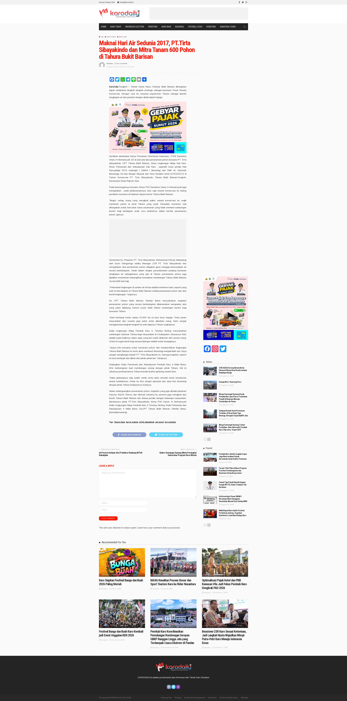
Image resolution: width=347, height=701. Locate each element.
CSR (102, 37)
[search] (244, 26)
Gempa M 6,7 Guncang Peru (230, 382)
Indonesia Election (134, 26)
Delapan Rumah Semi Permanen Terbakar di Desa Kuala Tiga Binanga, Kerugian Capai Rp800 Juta (233, 413)
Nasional (179, 26)
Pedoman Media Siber (228, 698)
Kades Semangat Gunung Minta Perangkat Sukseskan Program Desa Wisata (178, 453)
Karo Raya (166, 26)
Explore (105, 574)
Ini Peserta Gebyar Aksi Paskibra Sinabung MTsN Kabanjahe (120, 453)
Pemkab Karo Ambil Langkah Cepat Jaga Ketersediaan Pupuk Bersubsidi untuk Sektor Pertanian (233, 456)
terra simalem (170, 422)
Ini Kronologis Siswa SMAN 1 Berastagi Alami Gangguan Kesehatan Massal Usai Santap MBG (233, 498)
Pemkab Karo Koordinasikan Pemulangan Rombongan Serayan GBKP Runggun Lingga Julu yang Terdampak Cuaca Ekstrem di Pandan (172, 637)
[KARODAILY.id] (173, 666)
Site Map (244, 698)
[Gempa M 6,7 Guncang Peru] (210, 385)
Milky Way (123, 37)
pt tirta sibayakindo (146, 422)
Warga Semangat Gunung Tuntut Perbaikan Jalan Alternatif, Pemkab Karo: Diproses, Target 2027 (233, 427)
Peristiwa (153, 26)
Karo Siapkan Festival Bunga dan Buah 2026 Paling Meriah (121, 582)
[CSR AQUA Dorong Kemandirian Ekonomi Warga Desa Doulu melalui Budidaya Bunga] (210, 371)
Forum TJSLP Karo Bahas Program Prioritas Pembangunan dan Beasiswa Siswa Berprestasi (233, 470)
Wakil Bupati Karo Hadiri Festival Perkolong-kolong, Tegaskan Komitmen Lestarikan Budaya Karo (232, 513)
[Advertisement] (198, 13)
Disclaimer (212, 698)
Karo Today (115, 26)
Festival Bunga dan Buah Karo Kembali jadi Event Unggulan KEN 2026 (121, 633)
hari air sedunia (132, 422)
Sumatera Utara (228, 26)
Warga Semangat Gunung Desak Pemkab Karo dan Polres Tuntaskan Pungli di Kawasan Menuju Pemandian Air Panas (233, 398)
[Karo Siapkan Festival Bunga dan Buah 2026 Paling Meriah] (122, 562)
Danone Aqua (119, 422)
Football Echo (195, 26)
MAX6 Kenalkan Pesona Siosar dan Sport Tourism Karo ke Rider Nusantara (173, 582)
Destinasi (105, 626)
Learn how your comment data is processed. (158, 527)
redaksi (110, 63)
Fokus (114, 574)
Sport (173, 574)
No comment (122, 63)
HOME (103, 26)
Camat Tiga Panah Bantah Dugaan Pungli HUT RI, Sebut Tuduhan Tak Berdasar (232, 484)
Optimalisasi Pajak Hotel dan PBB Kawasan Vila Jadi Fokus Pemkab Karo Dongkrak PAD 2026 (224, 584)
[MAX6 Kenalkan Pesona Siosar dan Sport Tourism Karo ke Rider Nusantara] (173, 562)
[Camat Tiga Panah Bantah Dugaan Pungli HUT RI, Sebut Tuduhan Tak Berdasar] (210, 485)
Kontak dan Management (194, 698)
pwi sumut (159, 422)
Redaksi (178, 698)
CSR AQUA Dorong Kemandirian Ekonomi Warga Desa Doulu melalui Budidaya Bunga (233, 370)
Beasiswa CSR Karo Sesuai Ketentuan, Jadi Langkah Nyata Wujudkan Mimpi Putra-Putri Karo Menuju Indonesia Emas (224, 637)
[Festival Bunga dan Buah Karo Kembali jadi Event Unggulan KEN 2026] (122, 613)
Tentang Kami (166, 698)
